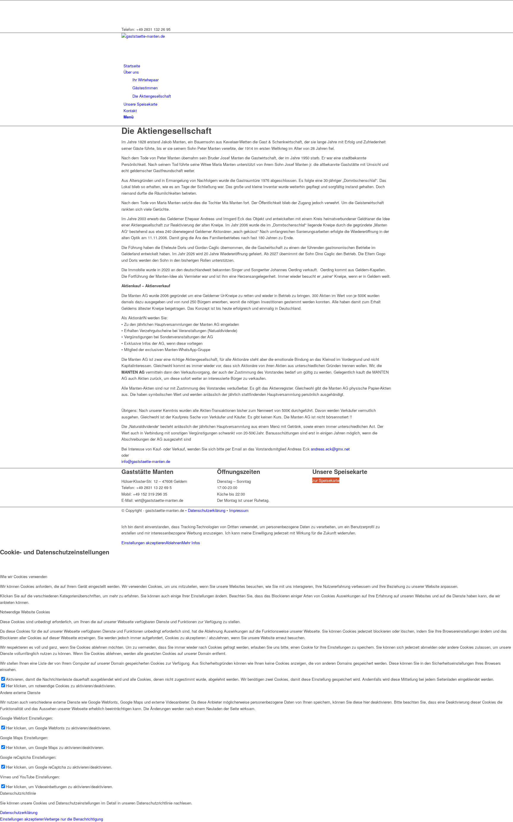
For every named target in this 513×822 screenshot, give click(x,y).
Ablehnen (174, 542)
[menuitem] (258, 66)
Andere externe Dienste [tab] (20, 692)
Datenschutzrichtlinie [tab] (18, 793)
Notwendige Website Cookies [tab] (25, 612)
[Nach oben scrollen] (1, 516)
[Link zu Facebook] (125, 3)
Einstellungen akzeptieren (143, 542)
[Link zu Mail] (125, 10)
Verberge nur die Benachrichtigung (73, 819)
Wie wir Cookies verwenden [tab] (23, 576)
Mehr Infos (191, 542)
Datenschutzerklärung (206, 510)
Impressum (238, 510)
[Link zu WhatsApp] (125, 17)
